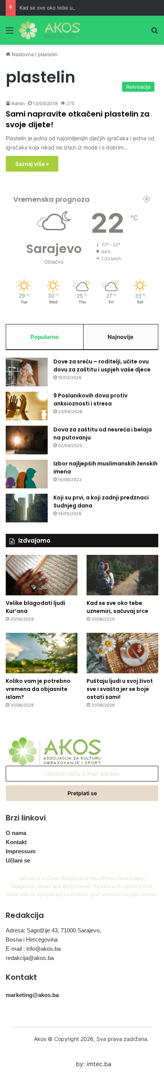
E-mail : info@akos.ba (33, 948)
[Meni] (9, 33)
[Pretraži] (154, 33)
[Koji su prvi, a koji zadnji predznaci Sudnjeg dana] (27, 508)
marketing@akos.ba (32, 995)
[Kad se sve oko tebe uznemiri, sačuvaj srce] (122, 575)
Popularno (45, 336)
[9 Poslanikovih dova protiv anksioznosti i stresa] (27, 406)
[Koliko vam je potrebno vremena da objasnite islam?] (41, 653)
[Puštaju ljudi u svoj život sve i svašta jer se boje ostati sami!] (122, 653)
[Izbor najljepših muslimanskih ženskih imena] (27, 474)
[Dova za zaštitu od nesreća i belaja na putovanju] (27, 440)
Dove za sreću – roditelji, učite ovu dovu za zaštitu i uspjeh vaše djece (102, 365)
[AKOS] (49, 30)
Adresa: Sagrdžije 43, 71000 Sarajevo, (53, 930)
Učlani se (18, 860)
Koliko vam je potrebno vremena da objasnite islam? (38, 689)
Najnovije (120, 336)
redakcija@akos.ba (30, 958)
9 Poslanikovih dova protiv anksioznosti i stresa (90, 399)
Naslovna (22, 54)
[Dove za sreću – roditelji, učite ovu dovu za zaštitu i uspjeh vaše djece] (27, 372)
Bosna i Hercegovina (32, 939)
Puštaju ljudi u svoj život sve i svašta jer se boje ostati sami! (120, 689)
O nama (16, 833)
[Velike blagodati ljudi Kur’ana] (41, 575)
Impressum (20, 851)
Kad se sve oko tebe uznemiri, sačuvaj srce (70, 8)
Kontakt (16, 842)
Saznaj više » (32, 163)
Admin (18, 103)
